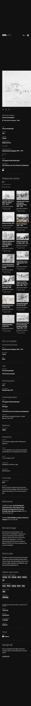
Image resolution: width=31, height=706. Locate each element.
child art (24, 577)
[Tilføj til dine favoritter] (9, 109)
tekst (23, 586)
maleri (8, 586)
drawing (14, 577)
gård (4, 591)
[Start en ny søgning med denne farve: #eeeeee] (3, 170)
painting (5, 577)
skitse (18, 586)
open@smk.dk (5, 656)
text (9, 577)
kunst (4, 586)
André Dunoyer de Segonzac (9, 151)
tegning (14, 586)
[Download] (3, 109)
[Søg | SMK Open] (6, 35)
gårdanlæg (5, 597)
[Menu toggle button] (27, 35)
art (3, 580)
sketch (19, 577)
